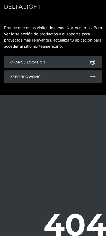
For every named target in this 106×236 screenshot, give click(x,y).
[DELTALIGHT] (23, 7)
